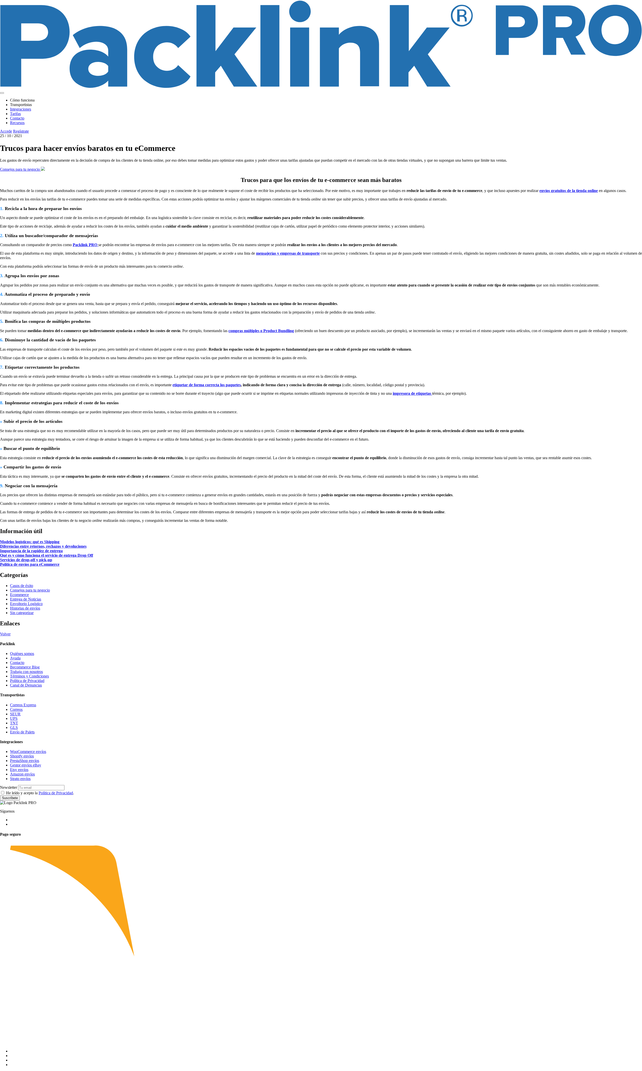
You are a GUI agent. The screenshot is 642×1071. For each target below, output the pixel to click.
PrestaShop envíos (24, 760)
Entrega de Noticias (25, 599)
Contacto (17, 118)
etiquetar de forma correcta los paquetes (207, 385)
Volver (5, 634)
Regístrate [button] (21, 131)
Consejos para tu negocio (20, 169)
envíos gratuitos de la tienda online (568, 190)
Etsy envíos (19, 769)
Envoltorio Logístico (26, 604)
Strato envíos (20, 778)
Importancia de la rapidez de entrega (31, 551)
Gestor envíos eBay (25, 765)
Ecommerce (19, 595)
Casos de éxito (21, 585)
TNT (14, 723)
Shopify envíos (22, 756)
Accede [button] (6, 131)
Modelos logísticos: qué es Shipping (29, 542)
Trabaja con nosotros (26, 671)
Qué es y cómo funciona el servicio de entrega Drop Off (46, 555)
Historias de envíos (25, 608)
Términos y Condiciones (29, 676)
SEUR (15, 714)
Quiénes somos (22, 653)
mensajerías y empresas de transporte (288, 253)
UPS (14, 718)
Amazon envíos (22, 774)
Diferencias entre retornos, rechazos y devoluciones (43, 546)
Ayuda (15, 658)
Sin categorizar (22, 613)
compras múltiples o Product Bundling (261, 331)
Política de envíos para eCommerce (29, 564)
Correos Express (23, 705)
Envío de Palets (22, 732)
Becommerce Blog (25, 667)
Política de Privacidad (27, 680)
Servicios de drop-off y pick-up (26, 560)
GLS (14, 727)
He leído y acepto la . (40, 793)
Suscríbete (10, 798)
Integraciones (20, 109)
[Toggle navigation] (2, 93)
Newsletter (8, 787)
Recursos (17, 123)
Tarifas (15, 114)
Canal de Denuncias (26, 685)
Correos (16, 709)
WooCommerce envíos (28, 751)
